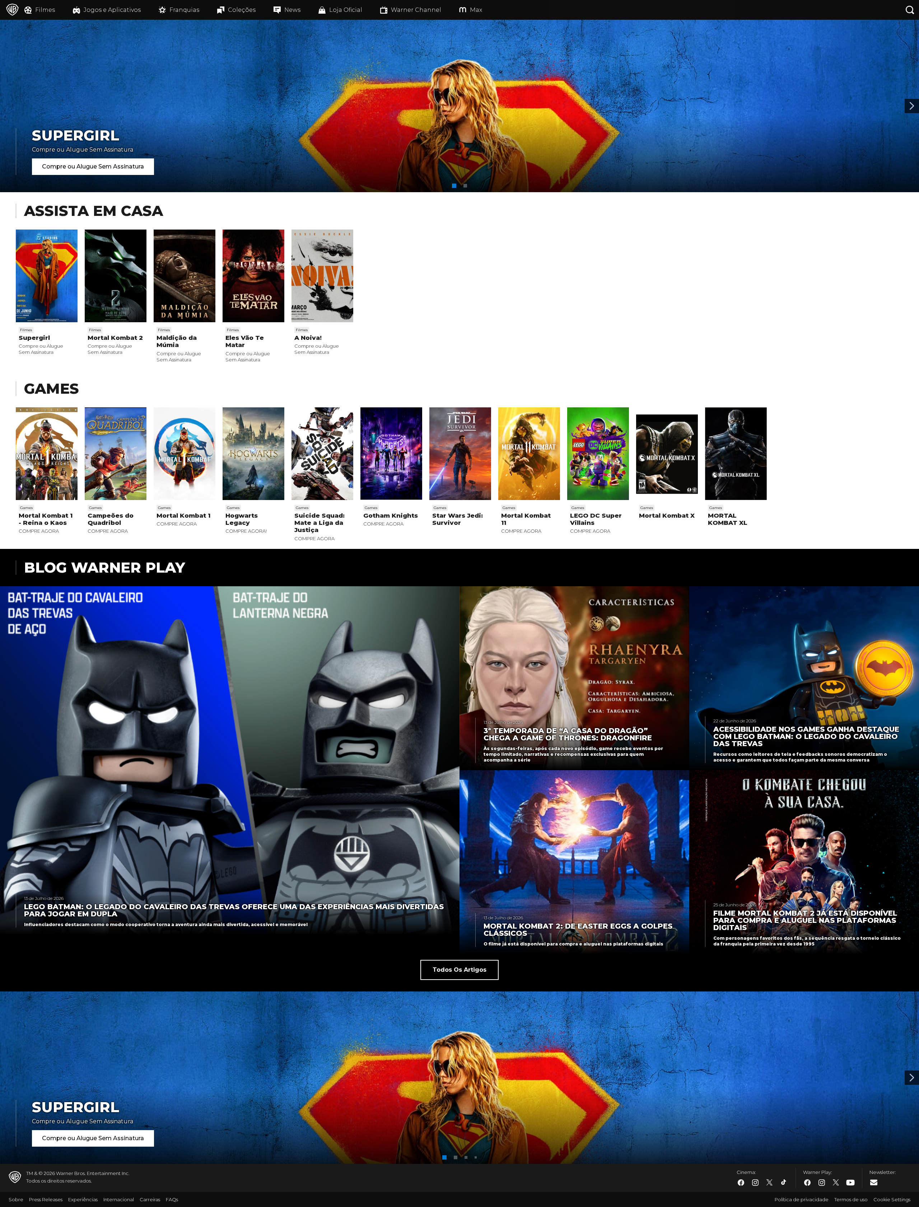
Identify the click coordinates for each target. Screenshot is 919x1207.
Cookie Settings (891, 1199)
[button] (454, 186)
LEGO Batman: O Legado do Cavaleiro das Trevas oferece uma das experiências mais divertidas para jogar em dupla (234, 910)
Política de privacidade (802, 1199)
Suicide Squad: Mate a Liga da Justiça (319, 523)
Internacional (118, 1199)
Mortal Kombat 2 (115, 337)
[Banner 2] (912, 106)
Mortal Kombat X (667, 515)
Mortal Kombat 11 (526, 519)
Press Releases (45, 1199)
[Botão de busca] (910, 10)
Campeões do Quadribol (111, 519)
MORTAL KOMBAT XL (727, 519)
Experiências (83, 1199)
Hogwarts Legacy (241, 519)
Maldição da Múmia (177, 341)
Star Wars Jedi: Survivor (457, 519)
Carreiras (150, 1199)
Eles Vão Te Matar (244, 341)
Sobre (16, 1199)
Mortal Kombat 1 (183, 515)
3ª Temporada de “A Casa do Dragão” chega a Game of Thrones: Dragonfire (568, 734)
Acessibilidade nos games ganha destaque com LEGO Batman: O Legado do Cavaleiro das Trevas (806, 736)
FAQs (172, 1199)
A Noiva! (308, 337)
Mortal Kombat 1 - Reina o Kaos (46, 519)
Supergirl (34, 337)
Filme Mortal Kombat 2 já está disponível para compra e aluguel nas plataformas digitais (805, 920)
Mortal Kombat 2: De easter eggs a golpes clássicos (578, 929)
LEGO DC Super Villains (596, 519)
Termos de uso (851, 1199)
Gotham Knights (390, 515)
